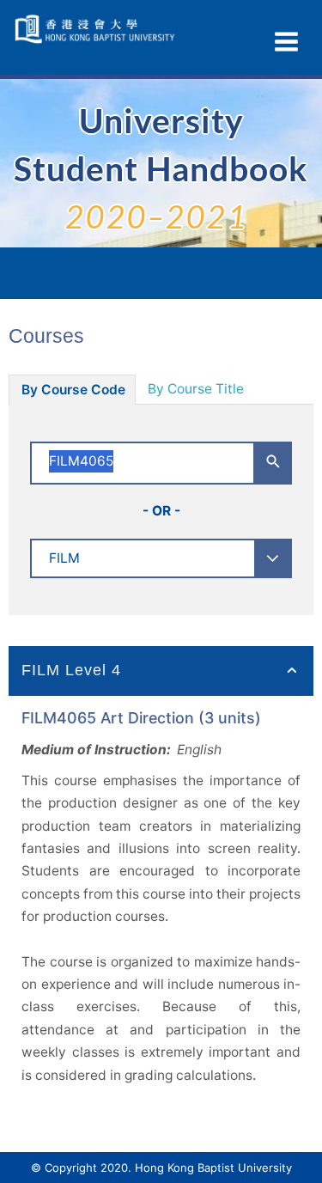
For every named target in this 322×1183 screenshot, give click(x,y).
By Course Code (73, 389)
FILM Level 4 (71, 670)
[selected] (96, 29)
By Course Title (196, 389)
